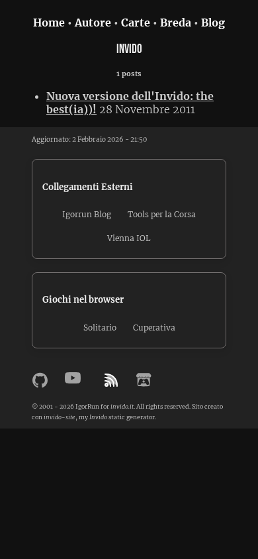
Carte (135, 22)
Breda (175, 22)
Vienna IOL (129, 238)
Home (49, 22)
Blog (213, 22)
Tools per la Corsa (162, 214)
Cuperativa (154, 327)
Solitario (99, 327)
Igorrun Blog (86, 214)
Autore (93, 22)
